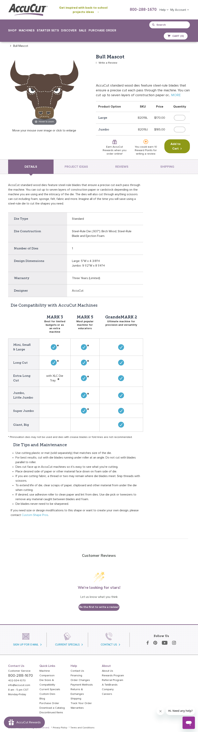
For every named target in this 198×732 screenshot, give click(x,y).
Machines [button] (26, 30)
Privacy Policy (60, 728)
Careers (107, 694)
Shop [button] (12, 30)
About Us (107, 671)
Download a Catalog (52, 708)
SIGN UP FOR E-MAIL (25, 644)
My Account (178, 9)
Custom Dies (47, 694)
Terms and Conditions (82, 728)
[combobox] (169, 24)
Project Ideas (76, 166)
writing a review (145, 153)
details (31, 166)
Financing (76, 675)
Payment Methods (82, 684)
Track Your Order (81, 703)
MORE (176, 95)
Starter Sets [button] (48, 30)
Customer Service (19, 671)
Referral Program (112, 680)
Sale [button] (82, 30)
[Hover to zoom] (44, 90)
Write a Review (108, 62)
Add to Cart (176, 146)
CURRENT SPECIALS (67, 644)
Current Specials (49, 689)
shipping (167, 166)
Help (163, 9)
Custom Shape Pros (35, 515)
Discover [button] (69, 30)
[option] (18, 45)
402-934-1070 (17, 680)
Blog (42, 698)
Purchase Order (102, 30)
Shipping (76, 698)
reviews (121, 166)
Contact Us (77, 671)
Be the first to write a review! (99, 607)
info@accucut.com (19, 685)
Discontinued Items (51, 712)
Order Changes (80, 680)
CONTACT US (109, 644)
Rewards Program (113, 675)
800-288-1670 (143, 10)
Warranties (77, 708)
